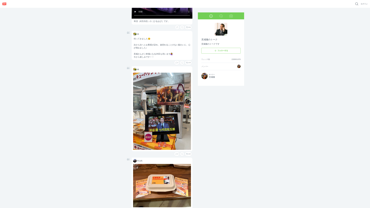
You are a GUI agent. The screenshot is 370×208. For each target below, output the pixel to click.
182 (189, 154)
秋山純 (134, 160)
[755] (4, 4)
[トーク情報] (211, 16)
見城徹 (212, 77)
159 (189, 62)
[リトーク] (177, 27)
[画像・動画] (231, 16)
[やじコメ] (221, 16)
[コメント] (182, 27)
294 (189, 27)
